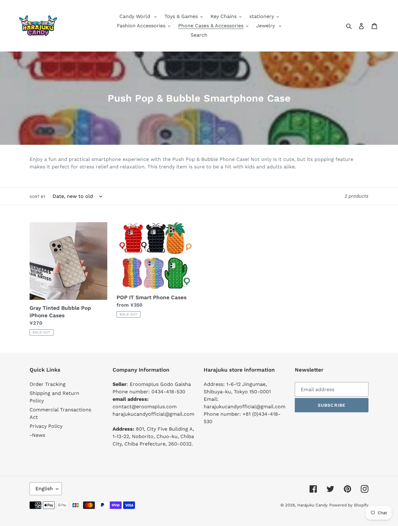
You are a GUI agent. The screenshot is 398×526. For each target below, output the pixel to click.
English (44, 489)
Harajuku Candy (312, 505)
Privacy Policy (46, 426)
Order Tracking (48, 384)
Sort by (37, 196)
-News (37, 435)
